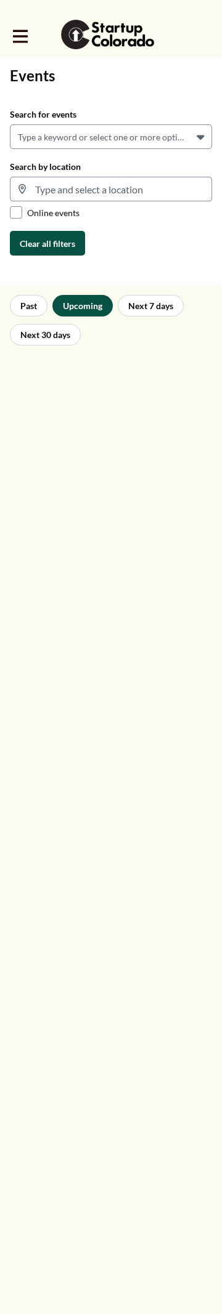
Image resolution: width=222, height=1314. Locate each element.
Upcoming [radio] (82, 305)
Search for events (43, 114)
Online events (53, 213)
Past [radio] (28, 305)
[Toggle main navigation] (20, 35)
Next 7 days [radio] (150, 305)
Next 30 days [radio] (45, 334)
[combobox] (20, 137)
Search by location (45, 166)
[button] (202, 136)
